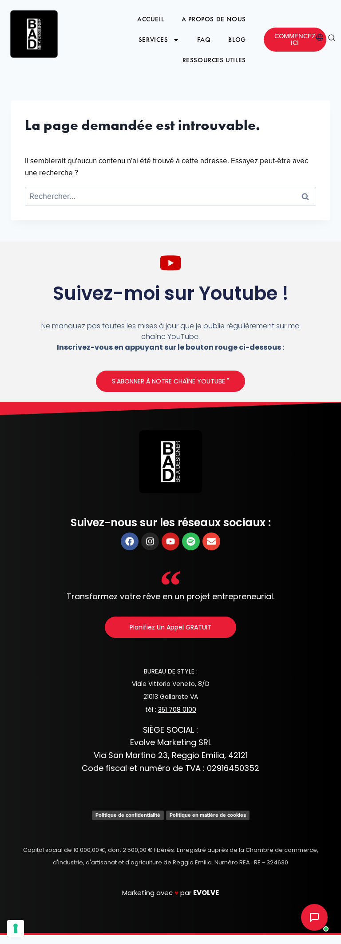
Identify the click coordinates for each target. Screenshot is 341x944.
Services (153, 39)
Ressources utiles (214, 60)
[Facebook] (130, 541)
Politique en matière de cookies (208, 815)
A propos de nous (214, 19)
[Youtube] (170, 541)
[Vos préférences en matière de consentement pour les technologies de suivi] (15, 928)
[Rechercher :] (170, 197)
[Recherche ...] (332, 39)
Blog (237, 39)
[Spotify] (191, 541)
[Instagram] (150, 541)
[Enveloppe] (211, 541)
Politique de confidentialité (127, 815)
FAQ (204, 39)
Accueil (150, 19)
